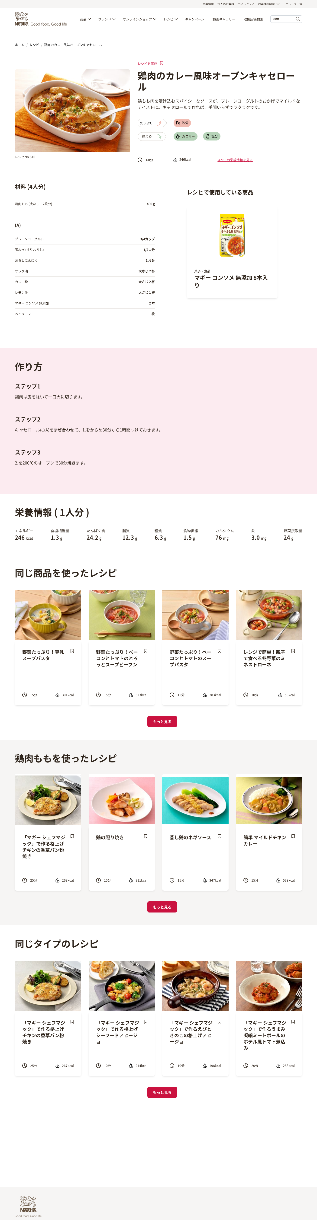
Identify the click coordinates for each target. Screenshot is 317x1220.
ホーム (20, 44)
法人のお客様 (225, 4)
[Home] (42, 19)
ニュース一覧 (294, 4)
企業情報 (208, 4)
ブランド (104, 19)
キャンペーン (194, 19)
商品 (83, 19)
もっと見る (162, 721)
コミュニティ (246, 4)
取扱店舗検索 (253, 19)
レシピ (168, 19)
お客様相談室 (266, 4)
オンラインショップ (137, 19)
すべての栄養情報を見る (235, 159)
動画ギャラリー (224, 19)
